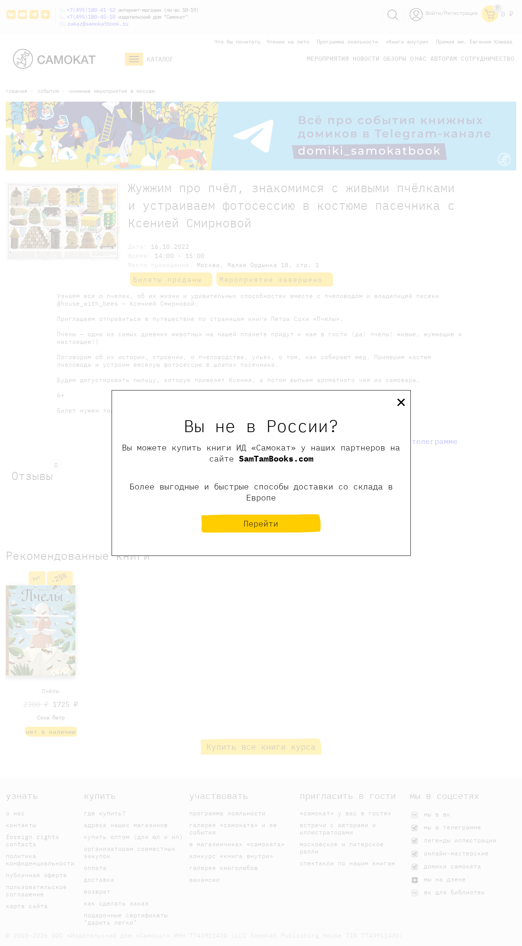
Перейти (260, 523)
